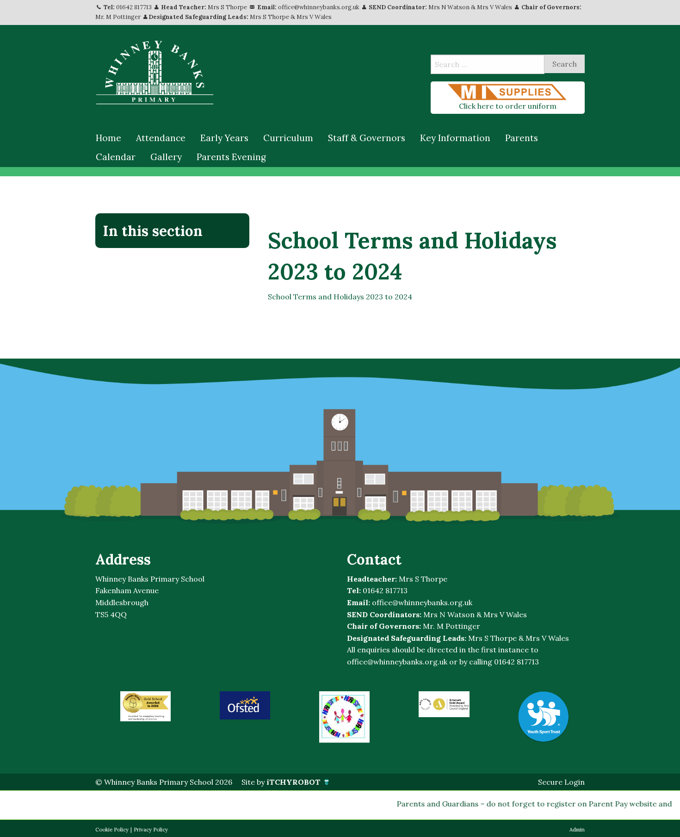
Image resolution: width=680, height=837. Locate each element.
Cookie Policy (112, 829)
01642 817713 (134, 7)
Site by (281, 782)
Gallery (166, 156)
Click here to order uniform (507, 106)
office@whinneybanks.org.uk (318, 7)
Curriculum (288, 137)
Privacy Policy (151, 829)
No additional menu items (167, 261)
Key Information (455, 137)
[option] (145, 706)
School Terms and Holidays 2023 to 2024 (340, 296)
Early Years (224, 137)
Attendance (160, 137)
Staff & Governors (366, 137)
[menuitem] (108, 138)
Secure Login (561, 782)
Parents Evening (231, 156)
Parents (521, 137)
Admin (577, 829)
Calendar (116, 156)
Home (108, 137)
